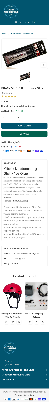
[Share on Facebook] (11, 146)
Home (4, 34)
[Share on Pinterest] (20, 146)
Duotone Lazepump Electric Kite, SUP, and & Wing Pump (22, 313)
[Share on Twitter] (16, 146)
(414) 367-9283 (12, 364)
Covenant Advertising (25, 395)
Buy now (24, 133)
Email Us (8, 361)
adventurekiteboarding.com (26, 253)
